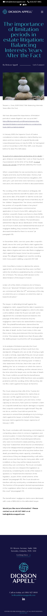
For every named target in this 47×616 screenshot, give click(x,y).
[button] (42, 12)
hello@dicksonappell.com (15, 2)
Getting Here (23, 555)
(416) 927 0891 (35, 2)
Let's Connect (38, 65)
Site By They (23, 613)
